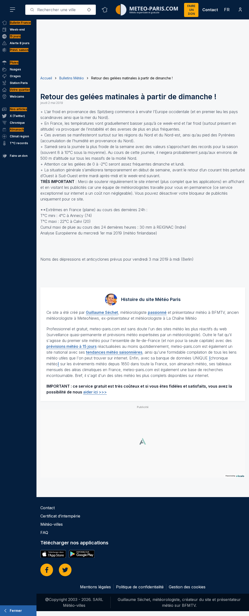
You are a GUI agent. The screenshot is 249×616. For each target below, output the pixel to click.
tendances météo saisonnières (114, 352)
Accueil (46, 78)
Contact (210, 9)
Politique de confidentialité (140, 586)
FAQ (44, 532)
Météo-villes (51, 524)
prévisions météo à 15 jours (71, 346)
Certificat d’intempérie (60, 516)
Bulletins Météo (71, 78)
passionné (157, 312)
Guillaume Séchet (102, 312)
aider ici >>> (95, 392)
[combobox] (60, 10)
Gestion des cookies (187, 586)
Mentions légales (95, 586)
